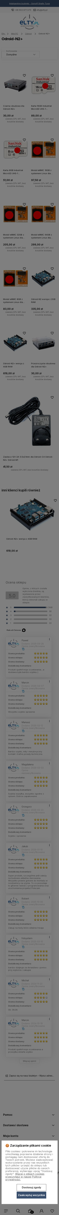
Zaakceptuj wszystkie (31, 1195)
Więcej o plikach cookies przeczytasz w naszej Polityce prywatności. (24, 1176)
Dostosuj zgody (31, 1187)
